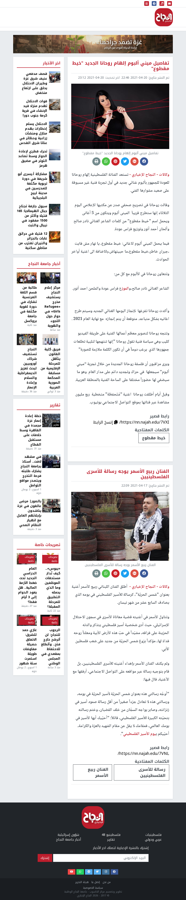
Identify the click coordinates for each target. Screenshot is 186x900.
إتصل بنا (95, 882)
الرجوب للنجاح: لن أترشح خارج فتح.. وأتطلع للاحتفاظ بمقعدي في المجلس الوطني (50, 647)
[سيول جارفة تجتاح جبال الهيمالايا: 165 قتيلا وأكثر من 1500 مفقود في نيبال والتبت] (54, 209)
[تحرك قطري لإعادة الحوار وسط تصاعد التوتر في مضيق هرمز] (54, 154)
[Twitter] (97, 872)
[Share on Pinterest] (115, 161)
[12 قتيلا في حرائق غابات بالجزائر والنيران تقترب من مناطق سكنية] (54, 237)
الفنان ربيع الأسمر (98, 772)
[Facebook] (114, 872)
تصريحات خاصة (47, 545)
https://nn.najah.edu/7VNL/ (143, 753)
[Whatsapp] (80, 872)
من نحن (107, 882)
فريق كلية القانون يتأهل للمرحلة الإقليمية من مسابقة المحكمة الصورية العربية (50, 368)
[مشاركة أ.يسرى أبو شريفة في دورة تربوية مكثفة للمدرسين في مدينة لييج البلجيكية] (54, 177)
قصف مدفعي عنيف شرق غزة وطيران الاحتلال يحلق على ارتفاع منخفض (34, 83)
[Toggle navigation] (146, 3)
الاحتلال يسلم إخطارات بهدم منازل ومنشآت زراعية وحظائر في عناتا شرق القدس (33, 133)
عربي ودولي (153, 840)
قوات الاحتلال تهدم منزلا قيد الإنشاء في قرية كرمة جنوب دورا (34, 108)
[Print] (96, 161)
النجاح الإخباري (164, 17)
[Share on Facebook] (144, 161)
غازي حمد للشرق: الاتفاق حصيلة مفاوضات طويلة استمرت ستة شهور (28, 647)
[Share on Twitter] (125, 161)
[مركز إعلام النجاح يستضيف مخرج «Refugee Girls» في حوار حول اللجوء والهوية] (50, 278)
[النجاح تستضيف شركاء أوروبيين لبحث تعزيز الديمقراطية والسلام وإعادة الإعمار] (27, 339)
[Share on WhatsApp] (106, 161)
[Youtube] (71, 872)
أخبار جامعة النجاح (44, 264)
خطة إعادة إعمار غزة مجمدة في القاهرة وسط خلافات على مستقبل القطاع (30, 430)
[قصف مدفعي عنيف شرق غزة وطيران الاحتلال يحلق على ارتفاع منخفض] (54, 77)
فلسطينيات (153, 835)
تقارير (55, 405)
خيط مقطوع (153, 438)
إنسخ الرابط (103, 422)
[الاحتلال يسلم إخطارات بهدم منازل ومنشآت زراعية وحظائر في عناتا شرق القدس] (54, 127)
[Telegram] (89, 872)
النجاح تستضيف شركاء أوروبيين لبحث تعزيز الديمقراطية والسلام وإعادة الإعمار (27, 368)
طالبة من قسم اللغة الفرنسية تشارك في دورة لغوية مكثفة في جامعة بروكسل (28, 304)
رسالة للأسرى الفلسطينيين (152, 772)
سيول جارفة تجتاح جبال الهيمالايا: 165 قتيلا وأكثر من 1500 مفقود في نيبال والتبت (32, 216)
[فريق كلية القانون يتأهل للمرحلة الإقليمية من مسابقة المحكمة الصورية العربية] (50, 339)
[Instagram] (106, 872)
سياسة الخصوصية (93, 887)
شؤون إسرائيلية (68, 835)
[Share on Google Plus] (134, 161)
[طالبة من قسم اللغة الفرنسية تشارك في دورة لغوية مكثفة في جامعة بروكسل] (27, 278)
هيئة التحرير (82, 882)
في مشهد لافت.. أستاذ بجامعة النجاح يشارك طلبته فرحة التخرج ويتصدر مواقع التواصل (30, 471)
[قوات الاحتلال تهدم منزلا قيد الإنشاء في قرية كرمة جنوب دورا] (54, 104)
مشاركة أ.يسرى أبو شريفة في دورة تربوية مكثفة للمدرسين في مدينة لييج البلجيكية (32, 186)
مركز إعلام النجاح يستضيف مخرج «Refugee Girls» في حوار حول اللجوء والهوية (52, 306)
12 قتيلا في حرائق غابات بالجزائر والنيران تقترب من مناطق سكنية (32, 240)
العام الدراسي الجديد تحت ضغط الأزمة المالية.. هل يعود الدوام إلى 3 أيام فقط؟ (27, 585)
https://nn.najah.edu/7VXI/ (144, 422)
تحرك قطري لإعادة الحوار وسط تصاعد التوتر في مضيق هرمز (32, 158)
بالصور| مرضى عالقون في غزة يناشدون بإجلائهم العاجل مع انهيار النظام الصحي (29, 513)
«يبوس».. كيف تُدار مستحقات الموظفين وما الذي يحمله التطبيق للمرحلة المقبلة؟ (52, 587)
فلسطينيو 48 (111, 835)
